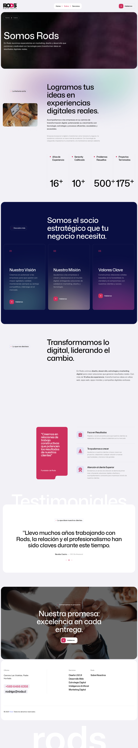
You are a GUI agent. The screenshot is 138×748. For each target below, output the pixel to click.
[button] (126, 6)
